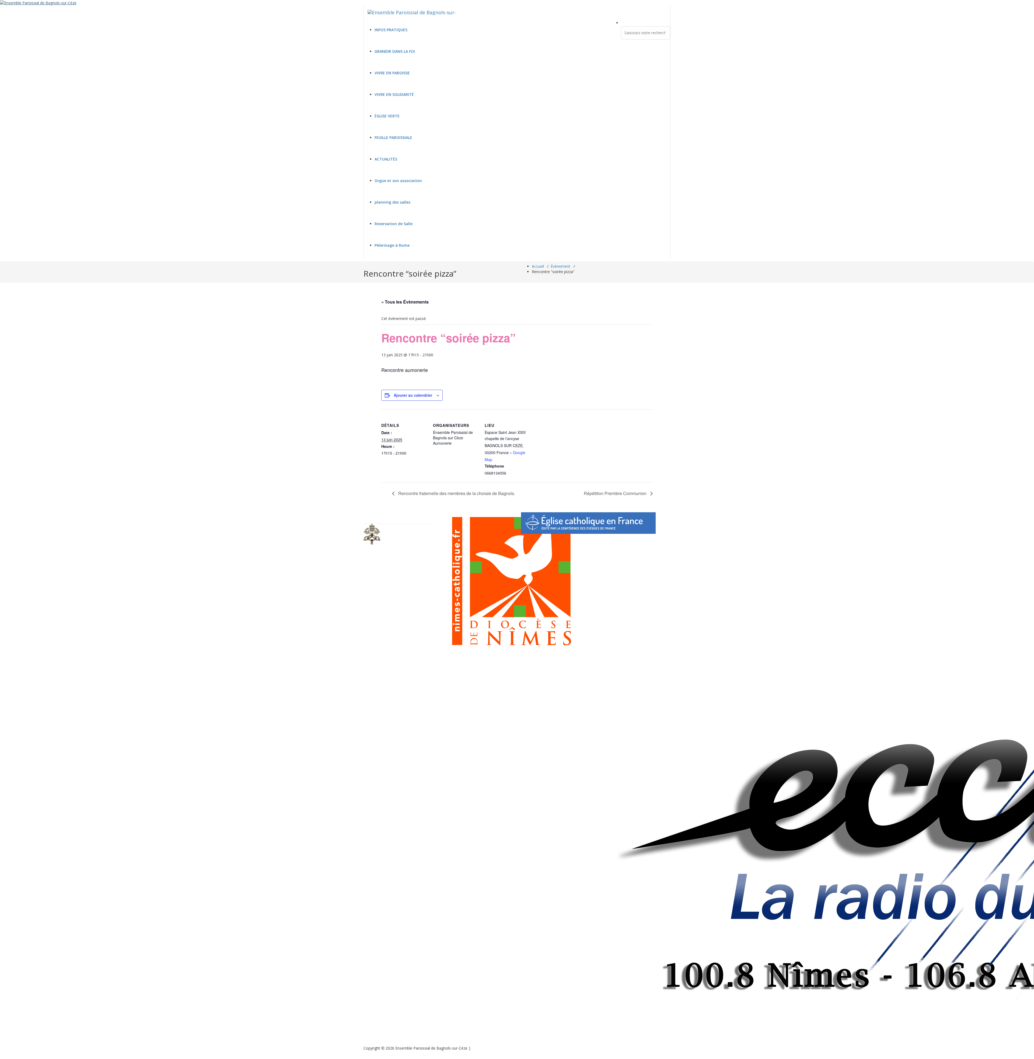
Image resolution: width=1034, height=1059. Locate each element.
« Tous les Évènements (405, 302)
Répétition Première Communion (616, 493)
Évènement (560, 266)
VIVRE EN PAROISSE (392, 72)
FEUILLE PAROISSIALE (393, 137)
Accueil (538, 266)
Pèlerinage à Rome (392, 245)
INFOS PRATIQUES (391, 29)
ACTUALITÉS (386, 159)
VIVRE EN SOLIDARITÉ (394, 94)
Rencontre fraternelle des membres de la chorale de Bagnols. (456, 493)
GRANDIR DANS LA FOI (395, 51)
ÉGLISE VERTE (387, 116)
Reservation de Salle (394, 223)
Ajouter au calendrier (413, 395)
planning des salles (392, 202)
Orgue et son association (398, 180)
